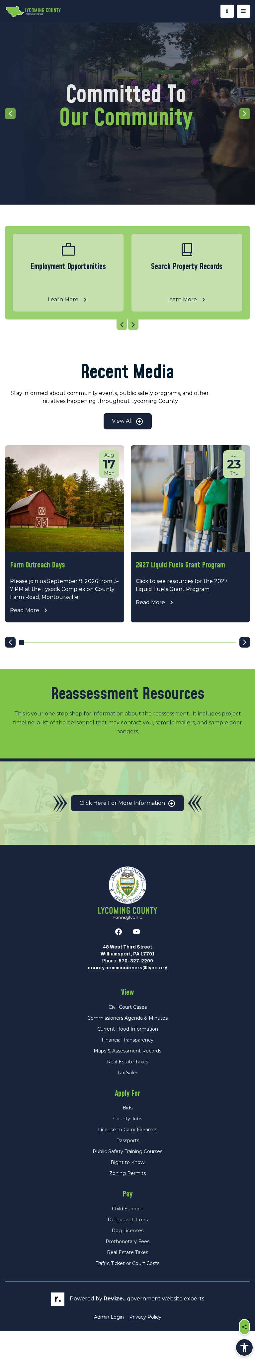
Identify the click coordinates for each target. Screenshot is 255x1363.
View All (123, 421)
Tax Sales (127, 1073)
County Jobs (127, 1119)
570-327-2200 (136, 960)
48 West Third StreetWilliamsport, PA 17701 (128, 950)
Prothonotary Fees (127, 1241)
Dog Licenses (127, 1231)
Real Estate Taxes (127, 1062)
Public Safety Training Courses (127, 1151)
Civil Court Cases (128, 1007)
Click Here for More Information (122, 803)
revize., (115, 1298)
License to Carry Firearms (127, 1130)
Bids (127, 1108)
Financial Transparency (127, 1040)
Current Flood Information (127, 1029)
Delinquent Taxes (128, 1220)
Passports (127, 1141)
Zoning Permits (127, 1173)
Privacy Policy (145, 1317)
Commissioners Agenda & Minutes (127, 1018)
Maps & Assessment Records (127, 1051)
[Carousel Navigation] (127, 324)
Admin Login (109, 1317)
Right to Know (127, 1162)
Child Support (127, 1209)
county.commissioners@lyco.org (128, 967)
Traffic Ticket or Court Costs (127, 1263)
